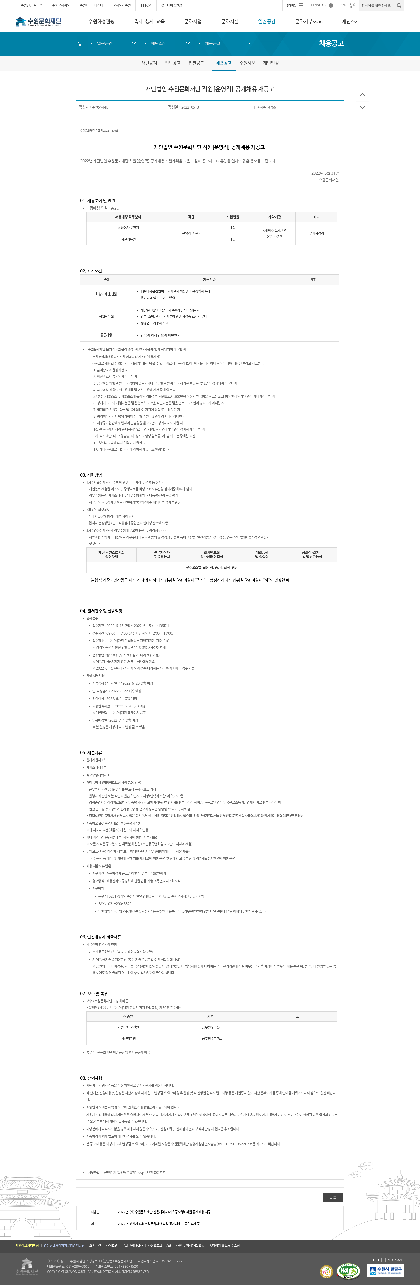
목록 (333, 1197)
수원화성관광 (101, 22)
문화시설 (230, 22)
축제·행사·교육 (149, 22)
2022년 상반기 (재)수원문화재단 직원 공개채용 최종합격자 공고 (160, 1224)
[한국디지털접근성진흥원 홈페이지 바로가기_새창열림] (348, 1272)
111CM (145, 5)
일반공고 (173, 63)
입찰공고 (196, 63)
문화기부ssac (309, 22)
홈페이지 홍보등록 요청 (224, 1246)
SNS (343, 5)
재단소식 (158, 43)
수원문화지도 (61, 5)
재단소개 (350, 22)
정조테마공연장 (171, 5)
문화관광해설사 (132, 1246)
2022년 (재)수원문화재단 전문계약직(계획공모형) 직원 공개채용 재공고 (166, 1212)
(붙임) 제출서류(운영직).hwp (124, 1173)
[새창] (386, 1271)
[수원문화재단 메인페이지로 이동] (39, 22)
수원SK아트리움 (31, 5)
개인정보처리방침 (27, 1246)
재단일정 (271, 63)
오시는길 (95, 1246)
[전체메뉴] (294, 5)
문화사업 (193, 22)
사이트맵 (112, 1246)
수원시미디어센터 (91, 5)
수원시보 (247, 63)
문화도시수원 (122, 5)
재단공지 (149, 63)
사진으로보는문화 (159, 1246)
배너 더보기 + (396, 1259)
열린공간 (267, 22)
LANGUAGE (319, 5)
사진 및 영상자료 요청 (190, 1246)
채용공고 (212, 43)
